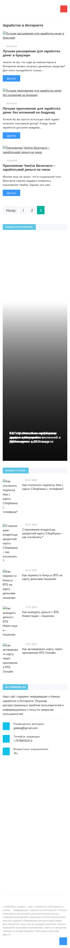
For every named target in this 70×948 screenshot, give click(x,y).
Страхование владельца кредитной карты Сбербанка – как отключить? (42, 533)
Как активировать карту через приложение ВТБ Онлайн (42, 651)
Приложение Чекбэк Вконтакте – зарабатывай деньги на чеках (29, 167)
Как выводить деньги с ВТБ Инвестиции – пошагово (40, 614)
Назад (10, 210)
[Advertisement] (32, 820)
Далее (11, 78)
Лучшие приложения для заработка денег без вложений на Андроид (31, 110)
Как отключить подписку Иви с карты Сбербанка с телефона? (43, 487)
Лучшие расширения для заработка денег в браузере (31, 53)
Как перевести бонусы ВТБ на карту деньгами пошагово (42, 577)
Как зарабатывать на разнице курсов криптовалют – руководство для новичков (33, 437)
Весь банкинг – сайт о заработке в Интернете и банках (32, 10)
